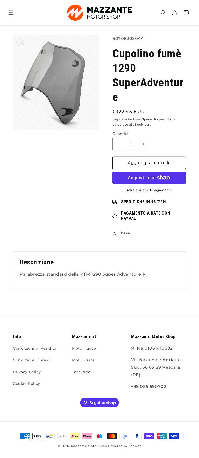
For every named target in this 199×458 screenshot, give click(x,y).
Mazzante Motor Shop (89, 446)
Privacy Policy (27, 372)
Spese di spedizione (158, 119)
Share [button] (124, 233)
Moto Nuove (84, 348)
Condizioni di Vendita (34, 348)
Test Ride (81, 372)
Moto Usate (83, 360)
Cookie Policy (26, 383)
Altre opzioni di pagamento (149, 190)
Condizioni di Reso (32, 360)
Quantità (120, 133)
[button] (11, 12)
